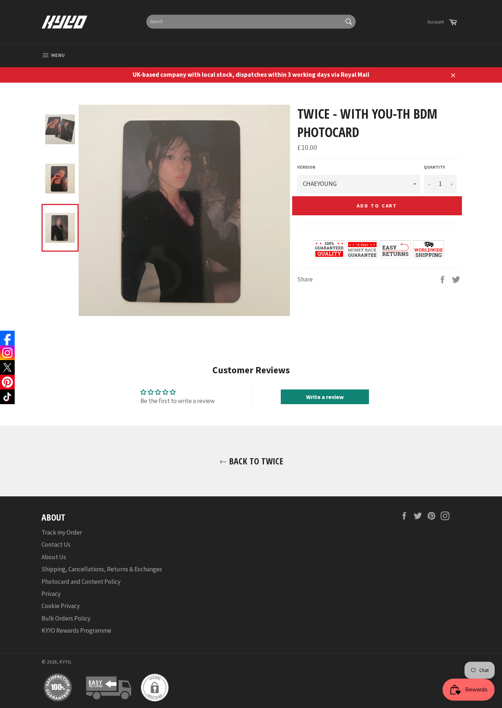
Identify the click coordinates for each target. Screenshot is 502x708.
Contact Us (56, 544)
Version (306, 167)
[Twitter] (7, 367)
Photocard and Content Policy (81, 582)
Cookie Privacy (61, 606)
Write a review (325, 396)
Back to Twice (255, 461)
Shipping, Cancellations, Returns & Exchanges (102, 569)
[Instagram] (7, 352)
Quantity (434, 167)
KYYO (65, 662)
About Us (54, 557)
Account (435, 22)
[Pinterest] (7, 382)
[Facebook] (7, 338)
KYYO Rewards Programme (76, 630)
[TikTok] (7, 396)
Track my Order (62, 532)
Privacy (51, 594)
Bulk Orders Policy (66, 618)
